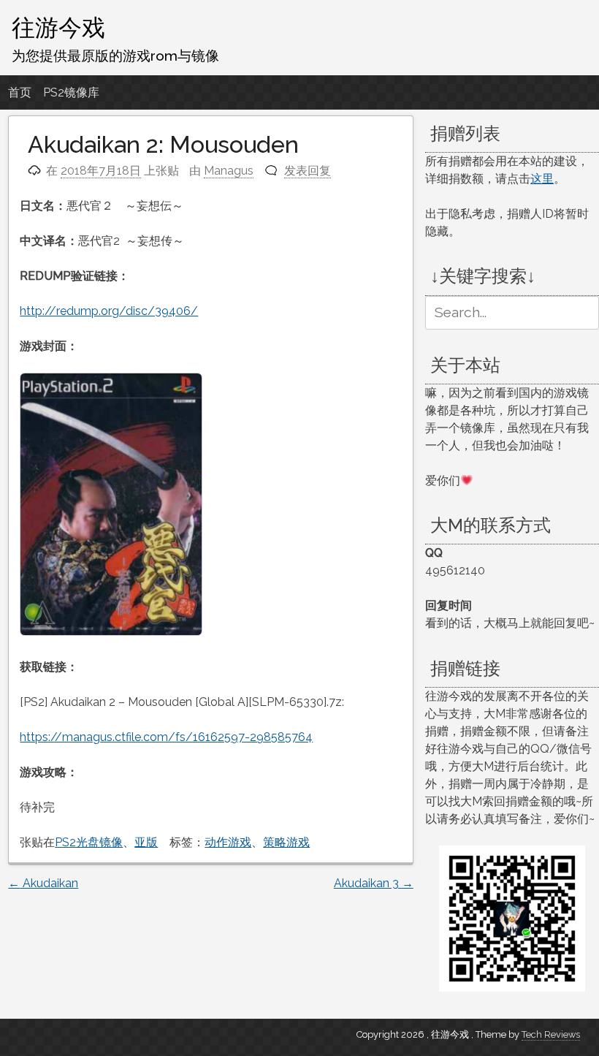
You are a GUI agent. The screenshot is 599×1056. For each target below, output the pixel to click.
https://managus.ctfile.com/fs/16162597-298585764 (166, 737)
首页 (19, 92)
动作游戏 (228, 842)
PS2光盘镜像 (89, 842)
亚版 (146, 842)
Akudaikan (43, 883)
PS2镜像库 (71, 92)
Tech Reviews (551, 1034)
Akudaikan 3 (373, 883)
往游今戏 (58, 27)
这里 (542, 179)
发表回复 (307, 171)
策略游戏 (286, 842)
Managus (228, 171)
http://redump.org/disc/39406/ (109, 311)
